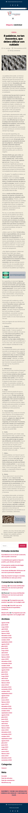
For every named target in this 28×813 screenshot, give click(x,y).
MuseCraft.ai (5, 612)
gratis (23, 531)
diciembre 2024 (6, 661)
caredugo (7, 48)
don (10, 531)
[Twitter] (13, 5)
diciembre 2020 (6, 758)
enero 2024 (5, 685)
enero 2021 (4, 755)
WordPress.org (6, 782)
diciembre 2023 (6, 687)
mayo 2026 (5, 627)
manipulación (20, 532)
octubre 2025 (5, 640)
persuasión (6, 535)
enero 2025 (5, 659)
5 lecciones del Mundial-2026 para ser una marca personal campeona (13, 587)
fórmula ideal (17, 531)
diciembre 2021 (6, 732)
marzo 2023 (5, 700)
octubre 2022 (5, 710)
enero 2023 (5, 704)
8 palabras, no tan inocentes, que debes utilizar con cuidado (14, 40)
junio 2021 (4, 745)
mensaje (5, 534)
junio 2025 (4, 648)
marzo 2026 (5, 631)
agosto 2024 (5, 670)
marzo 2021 (5, 751)
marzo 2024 (5, 680)
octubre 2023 (5, 691)
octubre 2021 (5, 736)
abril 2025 (4, 652)
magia (15, 532)
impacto (5, 532)
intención (10, 532)
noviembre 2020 (6, 760)
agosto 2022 (5, 715)
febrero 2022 (5, 728)
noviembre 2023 (6, 689)
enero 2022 (5, 730)
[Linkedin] (17, 5)
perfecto (19, 534)
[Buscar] (26, 8)
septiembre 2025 (6, 642)
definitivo (5, 531)
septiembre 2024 (6, 667)
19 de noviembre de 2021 (20, 48)
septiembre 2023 (6, 693)
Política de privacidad (14, 807)
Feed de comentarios (8, 780)
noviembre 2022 (6, 708)
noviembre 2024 (6, 663)
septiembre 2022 (6, 713)
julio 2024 (4, 672)
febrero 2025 (5, 657)
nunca (9, 534)
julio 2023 (4, 698)
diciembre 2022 (6, 706)
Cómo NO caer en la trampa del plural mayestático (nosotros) (11, 607)
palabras (14, 534)
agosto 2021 (5, 740)
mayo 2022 (4, 721)
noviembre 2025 (6, 637)
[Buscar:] (9, 546)
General (14, 32)
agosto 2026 (5, 622)
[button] (13, 18)
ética (12, 531)
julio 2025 (4, 646)
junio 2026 (4, 625)
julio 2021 (4, 743)
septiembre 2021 (6, 738)
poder (11, 535)
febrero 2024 (5, 683)
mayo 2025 (5, 650)
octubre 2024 (5, 665)
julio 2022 (4, 717)
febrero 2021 (5, 753)
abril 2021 (4, 749)
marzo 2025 (5, 655)
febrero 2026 (5, 633)
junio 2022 (4, 719)
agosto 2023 (5, 695)
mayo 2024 (5, 676)
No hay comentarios (15, 50)
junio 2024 (4, 674)
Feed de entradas (6, 778)
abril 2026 (4, 629)
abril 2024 (4, 678)
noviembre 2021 (6, 734)
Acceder (4, 776)
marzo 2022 (5, 725)
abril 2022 (4, 723)
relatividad (16, 535)
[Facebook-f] (10, 5)
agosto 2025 (5, 644)
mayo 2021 (4, 747)
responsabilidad (7, 537)
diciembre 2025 (6, 635)
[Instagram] (15, 5)
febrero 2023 (5, 702)
